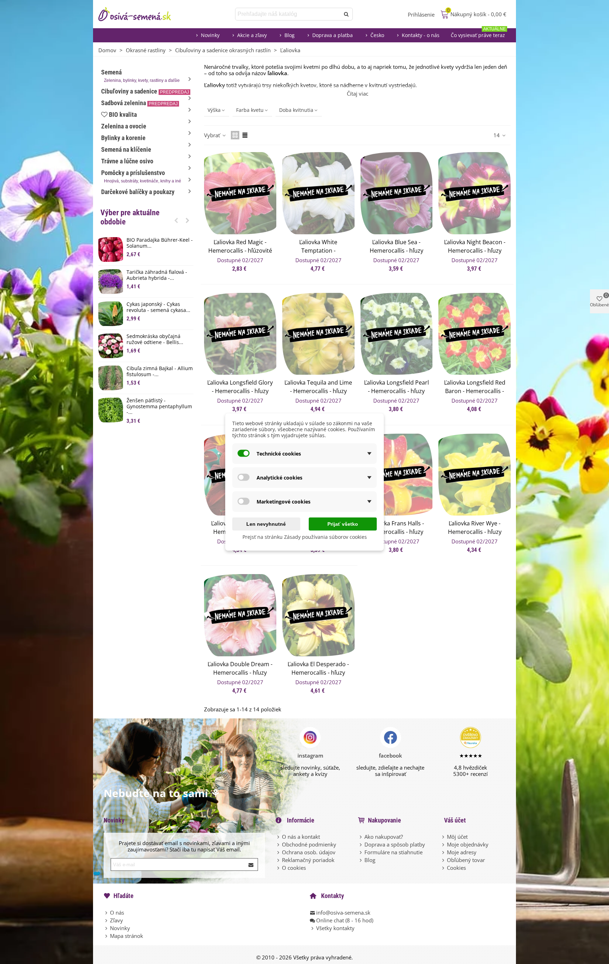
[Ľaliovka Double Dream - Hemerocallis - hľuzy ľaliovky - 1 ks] (240, 615)
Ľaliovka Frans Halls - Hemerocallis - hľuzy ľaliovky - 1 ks (396, 531)
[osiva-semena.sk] (140, 14)
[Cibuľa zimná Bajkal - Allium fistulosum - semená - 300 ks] (110, 378)
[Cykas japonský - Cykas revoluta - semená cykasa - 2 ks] (110, 313)
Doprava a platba (332, 35)
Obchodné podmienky (309, 844)
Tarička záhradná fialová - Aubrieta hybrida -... (157, 275)
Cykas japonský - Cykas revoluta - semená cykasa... (158, 307)
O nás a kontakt (301, 836)
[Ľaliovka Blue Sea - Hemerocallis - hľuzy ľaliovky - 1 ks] (397, 193)
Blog (289, 35)
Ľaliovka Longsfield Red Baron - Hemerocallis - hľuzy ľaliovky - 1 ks (474, 391)
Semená (140, 75)
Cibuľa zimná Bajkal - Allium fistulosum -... (160, 372)
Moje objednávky (467, 844)
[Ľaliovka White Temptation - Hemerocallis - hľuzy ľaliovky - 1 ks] (318, 193)
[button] (176, 220)
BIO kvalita (123, 114)
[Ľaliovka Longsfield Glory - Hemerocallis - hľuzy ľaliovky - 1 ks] (240, 334)
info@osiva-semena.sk (343, 912)
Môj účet (457, 836)
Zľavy (116, 920)
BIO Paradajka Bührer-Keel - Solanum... (160, 243)
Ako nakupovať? (383, 836)
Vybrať (212, 135)
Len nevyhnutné (266, 524)
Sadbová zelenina (139, 103)
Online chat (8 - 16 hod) (344, 920)
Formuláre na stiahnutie (393, 852)
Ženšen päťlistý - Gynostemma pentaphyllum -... (159, 406)
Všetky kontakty (335, 928)
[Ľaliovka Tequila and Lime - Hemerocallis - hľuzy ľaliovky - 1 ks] (318, 334)
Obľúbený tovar (466, 859)
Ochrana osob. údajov (309, 852)
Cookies (456, 867)
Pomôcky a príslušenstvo (141, 176)
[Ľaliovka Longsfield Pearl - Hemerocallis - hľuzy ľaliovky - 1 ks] (397, 334)
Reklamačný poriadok (308, 859)
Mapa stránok (126, 935)
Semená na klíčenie (126, 149)
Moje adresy (461, 852)
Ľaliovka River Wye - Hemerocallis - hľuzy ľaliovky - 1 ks (475, 531)
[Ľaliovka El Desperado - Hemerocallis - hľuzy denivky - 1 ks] (318, 615)
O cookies (294, 867)
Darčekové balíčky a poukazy (137, 191)
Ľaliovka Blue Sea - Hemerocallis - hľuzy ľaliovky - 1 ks (396, 250)
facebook (390, 755)
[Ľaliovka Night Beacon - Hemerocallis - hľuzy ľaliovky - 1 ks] (474, 193)
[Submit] (251, 864)
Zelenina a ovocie (123, 126)
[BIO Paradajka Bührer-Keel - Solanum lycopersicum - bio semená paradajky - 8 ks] (110, 249)
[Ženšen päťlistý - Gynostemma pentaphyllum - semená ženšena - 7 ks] (110, 410)
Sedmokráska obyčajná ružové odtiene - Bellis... (155, 339)
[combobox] (288, 14)
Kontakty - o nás (420, 35)
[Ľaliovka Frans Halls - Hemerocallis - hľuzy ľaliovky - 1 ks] (397, 475)
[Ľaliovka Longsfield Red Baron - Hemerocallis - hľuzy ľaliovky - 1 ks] (474, 334)
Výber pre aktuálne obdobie (130, 217)
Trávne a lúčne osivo (127, 161)
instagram (310, 755)
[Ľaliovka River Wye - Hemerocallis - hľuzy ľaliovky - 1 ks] (474, 475)
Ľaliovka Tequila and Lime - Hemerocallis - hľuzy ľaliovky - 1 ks (318, 391)
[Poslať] (346, 14)
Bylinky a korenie (123, 137)
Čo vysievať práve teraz (478, 33)
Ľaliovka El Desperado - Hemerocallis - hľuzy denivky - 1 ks (318, 672)
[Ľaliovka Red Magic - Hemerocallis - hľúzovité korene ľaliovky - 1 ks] (240, 193)
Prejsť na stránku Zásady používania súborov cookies (304, 537)
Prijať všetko (342, 524)
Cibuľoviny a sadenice (145, 91)
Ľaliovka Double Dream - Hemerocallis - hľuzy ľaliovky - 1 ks (240, 672)
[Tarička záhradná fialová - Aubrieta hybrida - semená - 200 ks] (110, 281)
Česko (377, 35)
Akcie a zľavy (252, 35)
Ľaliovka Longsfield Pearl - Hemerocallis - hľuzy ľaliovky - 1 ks (396, 391)
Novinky (210, 35)
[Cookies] (444, 868)
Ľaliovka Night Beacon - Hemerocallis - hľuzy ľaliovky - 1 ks (474, 250)
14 (497, 135)
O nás (117, 912)
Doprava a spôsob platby (394, 844)
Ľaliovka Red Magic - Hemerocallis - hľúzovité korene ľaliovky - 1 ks (240, 250)
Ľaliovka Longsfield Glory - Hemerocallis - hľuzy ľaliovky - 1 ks (240, 391)
